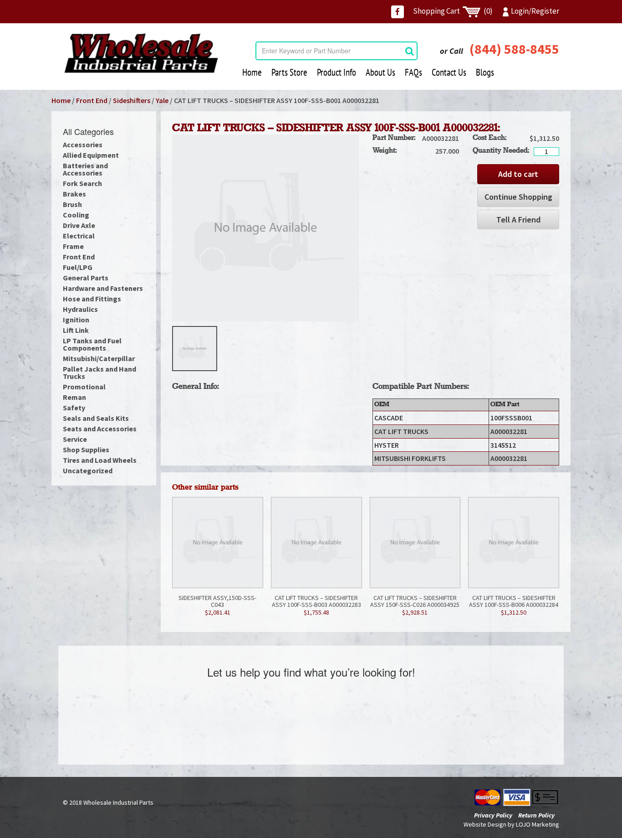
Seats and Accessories (100, 428)
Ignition (76, 319)
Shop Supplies (86, 449)
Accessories (82, 144)
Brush (72, 204)
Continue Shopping (518, 196)
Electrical (79, 235)
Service (75, 439)
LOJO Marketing (537, 824)
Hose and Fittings (92, 298)
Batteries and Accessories (85, 169)
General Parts (85, 277)
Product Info (336, 72)
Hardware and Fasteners (103, 288)
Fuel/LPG (77, 267)
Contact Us (449, 72)
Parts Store (289, 72)
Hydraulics (80, 309)
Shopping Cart (453, 11)
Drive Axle (79, 225)
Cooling (76, 214)
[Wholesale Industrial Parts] (141, 53)
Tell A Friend (518, 219)
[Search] (410, 50)
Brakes (74, 193)
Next (372, 349)
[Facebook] (397, 11)
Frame (73, 246)
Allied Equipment (91, 155)
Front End (91, 100)
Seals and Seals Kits (96, 418)
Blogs (485, 72)
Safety (74, 407)
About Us (380, 72)
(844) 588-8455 (514, 48)
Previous (158, 349)
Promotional (84, 386)
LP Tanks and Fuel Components (92, 344)
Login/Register (535, 11)
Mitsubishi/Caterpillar (99, 358)
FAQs (413, 72)
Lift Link (76, 330)
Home (252, 72)
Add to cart (518, 174)
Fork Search (82, 183)
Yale (162, 100)
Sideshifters (131, 100)
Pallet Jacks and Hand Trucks (99, 372)
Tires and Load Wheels (100, 460)
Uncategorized (87, 470)
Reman (74, 397)
